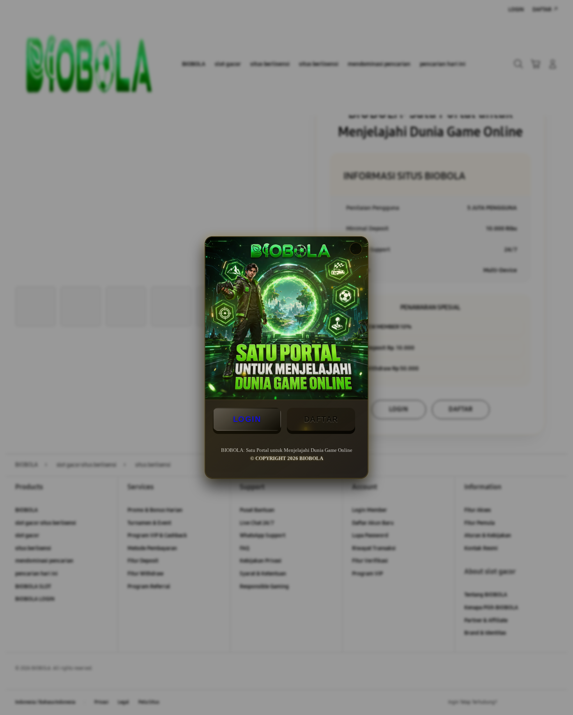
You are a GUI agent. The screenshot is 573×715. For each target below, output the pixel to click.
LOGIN (247, 419)
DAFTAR (321, 419)
